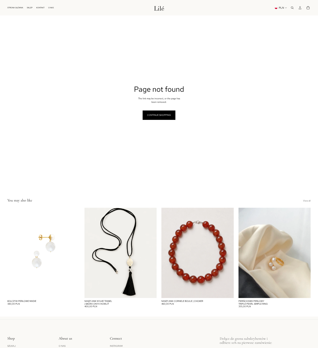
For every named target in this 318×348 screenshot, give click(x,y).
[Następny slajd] (74, 253)
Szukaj (11, 346)
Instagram (116, 346)
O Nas (62, 346)
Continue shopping (159, 115)
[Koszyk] (308, 8)
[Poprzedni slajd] (12, 253)
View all (307, 200)
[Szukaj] (292, 8)
